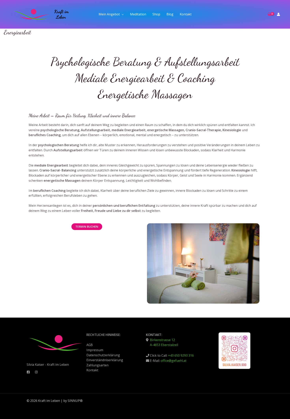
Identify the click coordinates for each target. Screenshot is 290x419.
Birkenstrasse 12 (162, 340)
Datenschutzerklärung (103, 355)
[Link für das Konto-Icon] (278, 14)
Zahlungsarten (97, 365)
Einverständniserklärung (104, 360)
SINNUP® (75, 400)
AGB (89, 345)
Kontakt (92, 370)
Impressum (94, 350)
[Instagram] (36, 372)
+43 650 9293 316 (181, 355)
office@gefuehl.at (173, 360)
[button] (122, 14)
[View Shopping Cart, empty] (269, 14)
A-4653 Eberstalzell (164, 345)
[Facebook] (28, 372)
